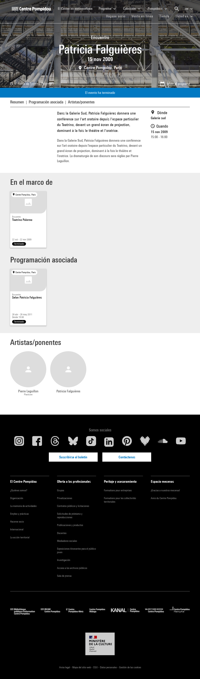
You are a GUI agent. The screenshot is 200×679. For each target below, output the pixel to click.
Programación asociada (46, 102)
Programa (105, 8)
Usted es (182, 16)
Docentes (61, 533)
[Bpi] (25, 613)
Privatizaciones (64, 498)
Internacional (16, 529)
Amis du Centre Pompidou (164, 498)
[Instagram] (19, 442)
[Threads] (55, 442)
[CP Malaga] (100, 613)
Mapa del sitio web (81, 667)
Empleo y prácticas (19, 513)
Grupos (60, 490)
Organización (16, 498)
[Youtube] (181, 442)
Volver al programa (178, 84)
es (187, 8)
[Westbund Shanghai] (157, 613)
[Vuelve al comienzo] (191, 670)
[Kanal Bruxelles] (128, 613)
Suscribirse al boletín (73, 457)
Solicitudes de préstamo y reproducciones (69, 515)
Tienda (165, 16)
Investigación (63, 560)
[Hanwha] (180, 613)
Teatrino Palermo (41, 84)
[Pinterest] (127, 442)
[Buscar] (176, 9)
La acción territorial (19, 537)
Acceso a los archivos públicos (72, 568)
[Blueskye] (73, 442)
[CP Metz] (77, 613)
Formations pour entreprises (118, 490)
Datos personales (108, 667)
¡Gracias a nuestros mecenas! (165, 490)
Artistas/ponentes (81, 102)
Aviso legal (65, 667)
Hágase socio (117, 16)
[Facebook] (37, 442)
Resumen (17, 102)
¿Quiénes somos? (18, 490)
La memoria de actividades (23, 505)
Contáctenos (127, 457)
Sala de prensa (64, 575)
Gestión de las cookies (130, 667)
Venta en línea (142, 16)
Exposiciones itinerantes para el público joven (76, 550)
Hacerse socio (17, 521)
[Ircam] (53, 613)
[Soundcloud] (163, 442)
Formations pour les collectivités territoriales (120, 500)
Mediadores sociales (67, 540)
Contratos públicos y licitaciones (73, 505)
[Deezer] (145, 442)
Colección (130, 8)
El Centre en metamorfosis (77, 8)
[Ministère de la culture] (100, 644)
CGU (95, 667)
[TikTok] (91, 442)
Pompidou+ (155, 8)
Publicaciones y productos (70, 525)
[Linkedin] (109, 442)
